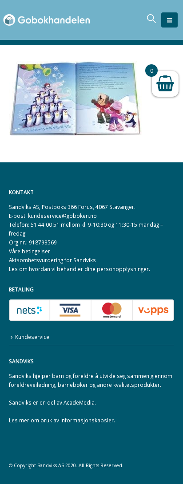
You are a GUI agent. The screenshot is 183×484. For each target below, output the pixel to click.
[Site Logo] (46, 20)
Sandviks (20, 375)
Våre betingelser (29, 251)
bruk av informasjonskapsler (77, 420)
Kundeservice (32, 336)
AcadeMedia (79, 402)
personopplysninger (123, 268)
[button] (169, 20)
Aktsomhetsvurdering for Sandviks (52, 260)
